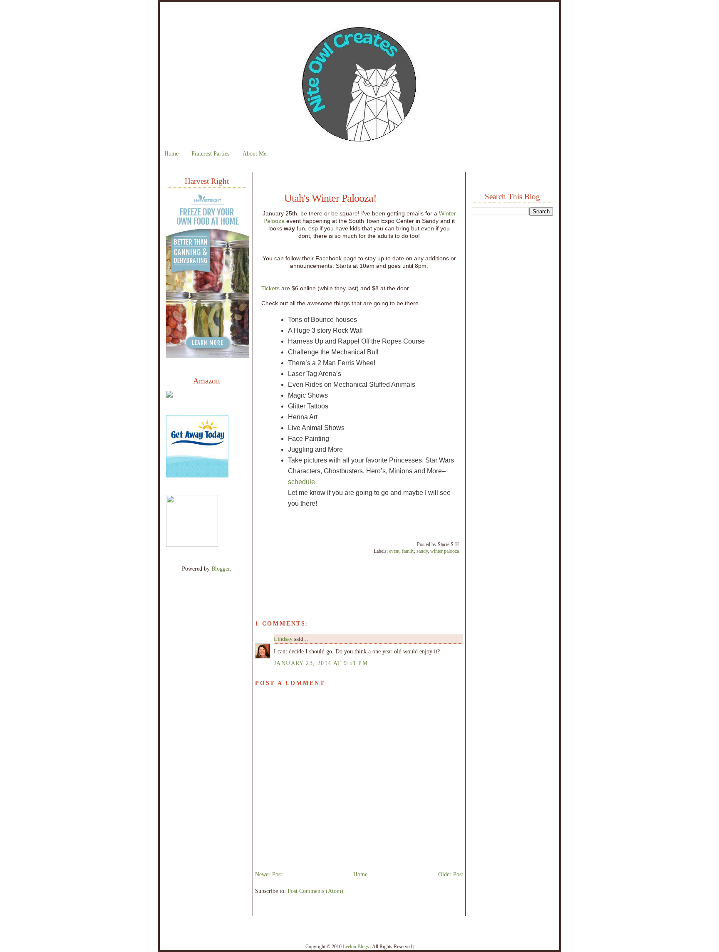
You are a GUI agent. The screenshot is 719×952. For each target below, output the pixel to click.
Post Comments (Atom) (315, 891)
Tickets (270, 288)
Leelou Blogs (356, 947)
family (408, 551)
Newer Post (268, 874)
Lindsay (283, 638)
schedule (301, 481)
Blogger (220, 568)
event (394, 551)
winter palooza (444, 551)
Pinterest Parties (210, 153)
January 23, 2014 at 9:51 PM (321, 663)
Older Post (450, 874)
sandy (422, 551)
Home (171, 153)
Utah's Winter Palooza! (330, 198)
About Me (254, 153)
